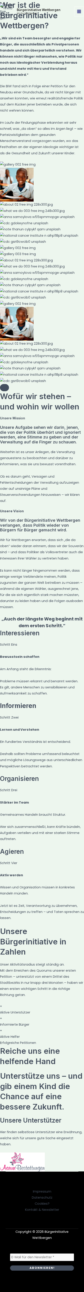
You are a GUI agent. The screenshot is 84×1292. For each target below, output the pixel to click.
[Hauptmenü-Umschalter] (79, 11)
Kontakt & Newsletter (42, 1209)
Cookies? (42, 1203)
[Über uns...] (18, 304)
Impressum (42, 1191)
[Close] (4, 387)
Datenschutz (42, 1197)
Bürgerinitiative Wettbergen (38, 10)
